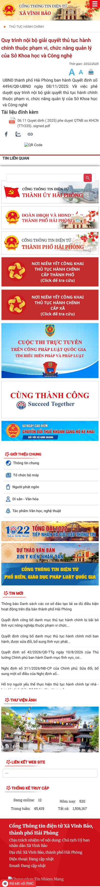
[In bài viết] (91, 72)
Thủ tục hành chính (26, 27)
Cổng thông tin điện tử (43, 6)
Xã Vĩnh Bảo (35, 13)
